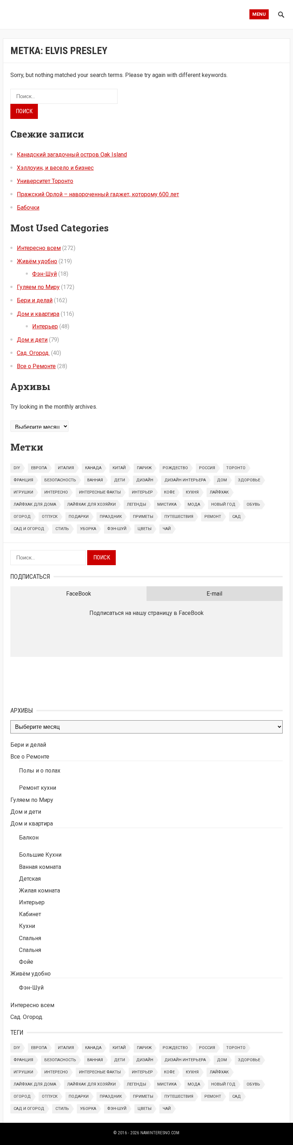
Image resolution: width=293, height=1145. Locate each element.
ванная (95, 480)
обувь (253, 504)
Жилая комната (39, 890)
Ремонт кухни (37, 787)
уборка (88, 528)
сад (236, 516)
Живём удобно (37, 261)
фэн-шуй (116, 528)
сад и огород (29, 528)
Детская (30, 878)
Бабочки (28, 207)
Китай (119, 468)
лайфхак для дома (35, 504)
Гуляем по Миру (38, 287)
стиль (62, 528)
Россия (207, 468)
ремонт (212, 516)
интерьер (142, 492)
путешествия (178, 516)
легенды (136, 504)
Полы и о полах (39, 770)
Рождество (175, 468)
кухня (192, 492)
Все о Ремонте (36, 366)
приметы (143, 516)
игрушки (23, 492)
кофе (169, 492)
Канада (93, 468)
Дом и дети (32, 339)
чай (167, 528)
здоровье (249, 480)
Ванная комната (40, 866)
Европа (39, 468)
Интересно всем (39, 248)
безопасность (60, 480)
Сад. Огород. (33, 353)
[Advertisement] (46, 680)
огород (22, 516)
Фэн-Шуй (44, 273)
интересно (56, 492)
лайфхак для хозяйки (91, 504)
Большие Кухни (40, 854)
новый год (223, 504)
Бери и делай (35, 300)
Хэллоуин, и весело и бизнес (55, 167)
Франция (23, 480)
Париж (144, 468)
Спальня (30, 938)
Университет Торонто (45, 181)
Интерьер (45, 326)
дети (119, 480)
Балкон (29, 837)
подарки (79, 516)
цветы (145, 528)
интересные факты (100, 492)
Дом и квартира (38, 314)
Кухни (27, 926)
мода (194, 504)
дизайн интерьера (185, 480)
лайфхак (219, 492)
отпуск (50, 516)
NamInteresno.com (160, 1132)
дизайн (144, 480)
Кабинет (30, 914)
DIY (17, 468)
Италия (66, 468)
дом (222, 480)
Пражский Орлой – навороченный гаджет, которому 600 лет (98, 194)
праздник (111, 516)
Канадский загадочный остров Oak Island (72, 154)
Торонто (235, 468)
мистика (167, 504)
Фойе (26, 961)
